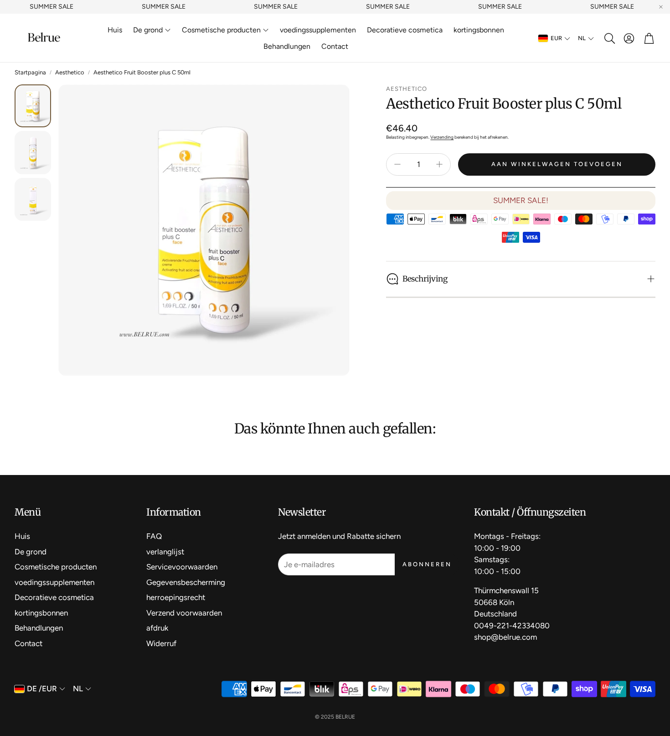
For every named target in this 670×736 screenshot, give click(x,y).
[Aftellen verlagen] (397, 164)
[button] (609, 38)
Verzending (442, 137)
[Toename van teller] (439, 164)
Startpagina (30, 72)
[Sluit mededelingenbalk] (661, 7)
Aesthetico (69, 72)
